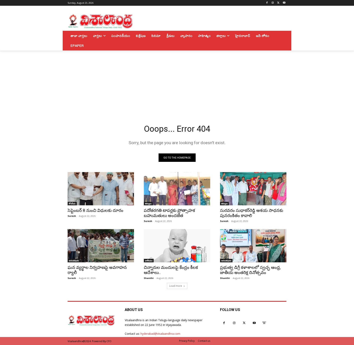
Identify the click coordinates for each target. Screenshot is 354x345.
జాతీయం (148, 260)
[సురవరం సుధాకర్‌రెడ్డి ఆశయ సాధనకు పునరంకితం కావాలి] (253, 188)
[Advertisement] (177, 81)
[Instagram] (272, 3)
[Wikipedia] (264, 323)
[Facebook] (267, 3)
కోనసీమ (72, 203)
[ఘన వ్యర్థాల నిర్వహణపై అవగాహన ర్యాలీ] (101, 245)
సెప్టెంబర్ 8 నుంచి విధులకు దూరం (95, 210)
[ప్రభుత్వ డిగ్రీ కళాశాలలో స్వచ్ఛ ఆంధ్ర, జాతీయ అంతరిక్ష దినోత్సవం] (253, 245)
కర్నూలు (148, 203)
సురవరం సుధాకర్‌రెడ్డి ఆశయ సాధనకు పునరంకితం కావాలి (251, 213)
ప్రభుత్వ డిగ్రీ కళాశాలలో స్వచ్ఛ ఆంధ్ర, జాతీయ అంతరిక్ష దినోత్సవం (250, 270)
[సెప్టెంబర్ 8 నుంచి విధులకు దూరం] (101, 188)
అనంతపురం (74, 260)
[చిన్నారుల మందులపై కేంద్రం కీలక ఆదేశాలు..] (177, 245)
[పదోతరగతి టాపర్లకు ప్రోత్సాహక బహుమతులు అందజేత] (177, 188)
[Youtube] (284, 3)
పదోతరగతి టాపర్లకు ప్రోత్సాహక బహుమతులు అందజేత (169, 213)
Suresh (72, 215)
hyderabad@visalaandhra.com (160, 334)
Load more (175, 286)
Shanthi (149, 278)
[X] (278, 3)
